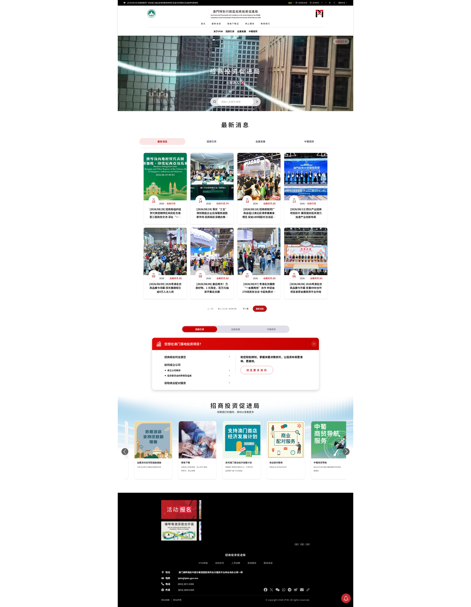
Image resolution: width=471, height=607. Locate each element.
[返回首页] (151, 13)
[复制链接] (308, 590)
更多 (290, 2)
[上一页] (296, 544)
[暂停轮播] (302, 544)
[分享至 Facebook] (265, 590)
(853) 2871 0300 (186, 584)
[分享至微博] (296, 590)
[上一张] (124, 451)
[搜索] (334, 2)
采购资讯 (219, 562)
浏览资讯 (341, 41)
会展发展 (260, 141)
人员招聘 (235, 562)
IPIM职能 (203, 562)
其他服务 (252, 562)
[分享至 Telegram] (289, 590)
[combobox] (236, 101)
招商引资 (211, 141)
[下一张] (346, 451)
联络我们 (265, 23)
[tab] (199, 329)
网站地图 (165, 600)
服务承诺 (268, 562)
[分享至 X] (271, 590)
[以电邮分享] (302, 590)
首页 (203, 23)
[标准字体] (325, 2)
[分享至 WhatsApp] (284, 590)
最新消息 (216, 23)
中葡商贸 (309, 141)
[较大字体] (328, 2)
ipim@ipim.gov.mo (188, 578)
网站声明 (177, 600)
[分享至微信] (277, 590)
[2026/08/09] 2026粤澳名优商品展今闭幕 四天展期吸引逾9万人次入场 (154, 2)
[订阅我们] (346, 598)
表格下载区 (233, 23)
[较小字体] (322, 2)
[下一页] (308, 544)
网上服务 (250, 23)
